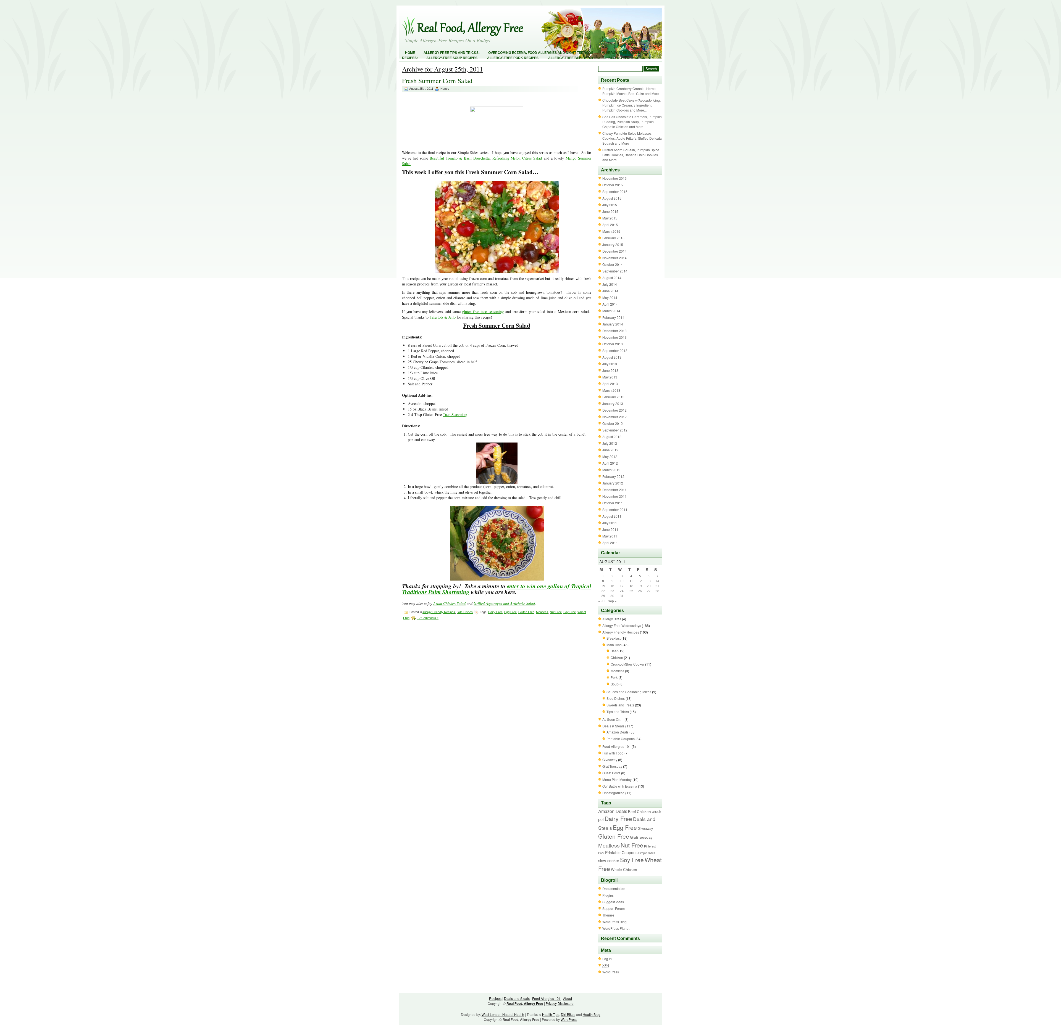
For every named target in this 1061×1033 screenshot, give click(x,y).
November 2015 (614, 178)
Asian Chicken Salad (449, 603)
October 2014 (612, 264)
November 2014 (614, 257)
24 (622, 591)
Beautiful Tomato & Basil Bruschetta (460, 158)
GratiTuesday (612, 766)
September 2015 (614, 191)
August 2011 (611, 516)
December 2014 (614, 251)
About (567, 998)
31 (622, 596)
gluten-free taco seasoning (482, 311)
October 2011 (612, 502)
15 (603, 586)
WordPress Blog (614, 921)
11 (631, 581)
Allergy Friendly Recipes (438, 612)
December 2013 (614, 330)
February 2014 (613, 317)
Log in (607, 958)
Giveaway (609, 759)
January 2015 (612, 244)
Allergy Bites (611, 618)
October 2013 (612, 343)
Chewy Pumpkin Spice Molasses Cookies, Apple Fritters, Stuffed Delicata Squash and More (632, 138)
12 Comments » (427, 617)
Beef (614, 650)
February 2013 (613, 396)
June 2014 (610, 290)
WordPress (610, 972)
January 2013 (612, 403)
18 (631, 586)
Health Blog (591, 1014)
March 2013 (611, 390)
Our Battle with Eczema (619, 786)
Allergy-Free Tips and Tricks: (452, 53)
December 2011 (614, 489)
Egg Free (510, 612)
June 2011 (610, 529)
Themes (608, 915)
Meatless (542, 612)
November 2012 (614, 416)
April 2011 (610, 542)
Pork (614, 677)
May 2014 (609, 297)
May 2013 (609, 377)
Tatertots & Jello (443, 317)
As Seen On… (613, 719)
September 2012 (614, 430)
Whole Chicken (624, 869)
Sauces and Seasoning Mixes (628, 691)
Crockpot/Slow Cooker (627, 664)
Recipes (495, 998)
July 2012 (609, 443)
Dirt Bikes (568, 1014)
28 (657, 591)
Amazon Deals (617, 732)
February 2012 (613, 476)
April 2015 (610, 224)
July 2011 (609, 522)
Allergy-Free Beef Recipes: (574, 58)
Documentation (613, 888)
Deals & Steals (613, 726)
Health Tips (550, 1014)
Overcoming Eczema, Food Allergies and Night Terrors (540, 53)
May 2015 (609, 218)
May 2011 (609, 536)
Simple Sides (646, 853)
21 (657, 586)
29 (603, 596)
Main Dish (614, 644)
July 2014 (609, 284)
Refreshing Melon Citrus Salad (517, 158)
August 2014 (611, 277)
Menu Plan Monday (617, 779)
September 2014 (614, 271)
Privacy (551, 1003)
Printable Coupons (620, 738)
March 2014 (611, 310)
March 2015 (611, 231)
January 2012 (612, 483)
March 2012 (611, 469)
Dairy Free (495, 612)
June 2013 (610, 370)
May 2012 (609, 456)
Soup (615, 684)
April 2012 (610, 463)
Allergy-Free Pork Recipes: (513, 58)
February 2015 (613, 237)
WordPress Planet (615, 928)
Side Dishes (465, 612)
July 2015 (609, 204)
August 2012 (611, 436)
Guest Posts (611, 772)
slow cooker (608, 860)
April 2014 (610, 304)
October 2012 (612, 423)
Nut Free (556, 612)
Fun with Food (613, 753)
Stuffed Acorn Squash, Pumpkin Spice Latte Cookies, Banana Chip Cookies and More (630, 154)
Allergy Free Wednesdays (621, 625)
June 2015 (610, 211)
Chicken (617, 657)
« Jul (601, 600)
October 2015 (612, 184)
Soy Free (569, 612)
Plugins (608, 895)
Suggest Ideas (613, 901)
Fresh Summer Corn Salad (437, 80)
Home (410, 53)
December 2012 (614, 410)
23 (612, 591)
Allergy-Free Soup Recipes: (452, 58)
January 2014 (612, 324)
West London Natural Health (503, 1014)
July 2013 (609, 363)
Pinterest (650, 846)
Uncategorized (613, 792)
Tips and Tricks (617, 711)
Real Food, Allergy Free (524, 1003)
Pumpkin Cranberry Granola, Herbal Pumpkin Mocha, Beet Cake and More (630, 91)
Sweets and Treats (620, 705)
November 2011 (614, 496)
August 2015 (611, 198)
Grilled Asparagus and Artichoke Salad (504, 603)
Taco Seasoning (455, 414)
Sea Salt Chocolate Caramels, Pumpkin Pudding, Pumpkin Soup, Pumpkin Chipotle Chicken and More (632, 121)
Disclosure (566, 1003)
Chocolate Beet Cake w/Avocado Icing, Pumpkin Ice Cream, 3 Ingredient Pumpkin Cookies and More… (631, 105)
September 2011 (614, 509)
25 (631, 591)
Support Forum (613, 908)
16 (612, 586)
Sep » (612, 600)
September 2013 (614, 350)
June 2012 (610, 449)
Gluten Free (526, 612)
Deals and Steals (517, 998)
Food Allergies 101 (616, 746)
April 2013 (610, 383)
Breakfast (613, 638)
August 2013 (611, 357)
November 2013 (614, 337)
